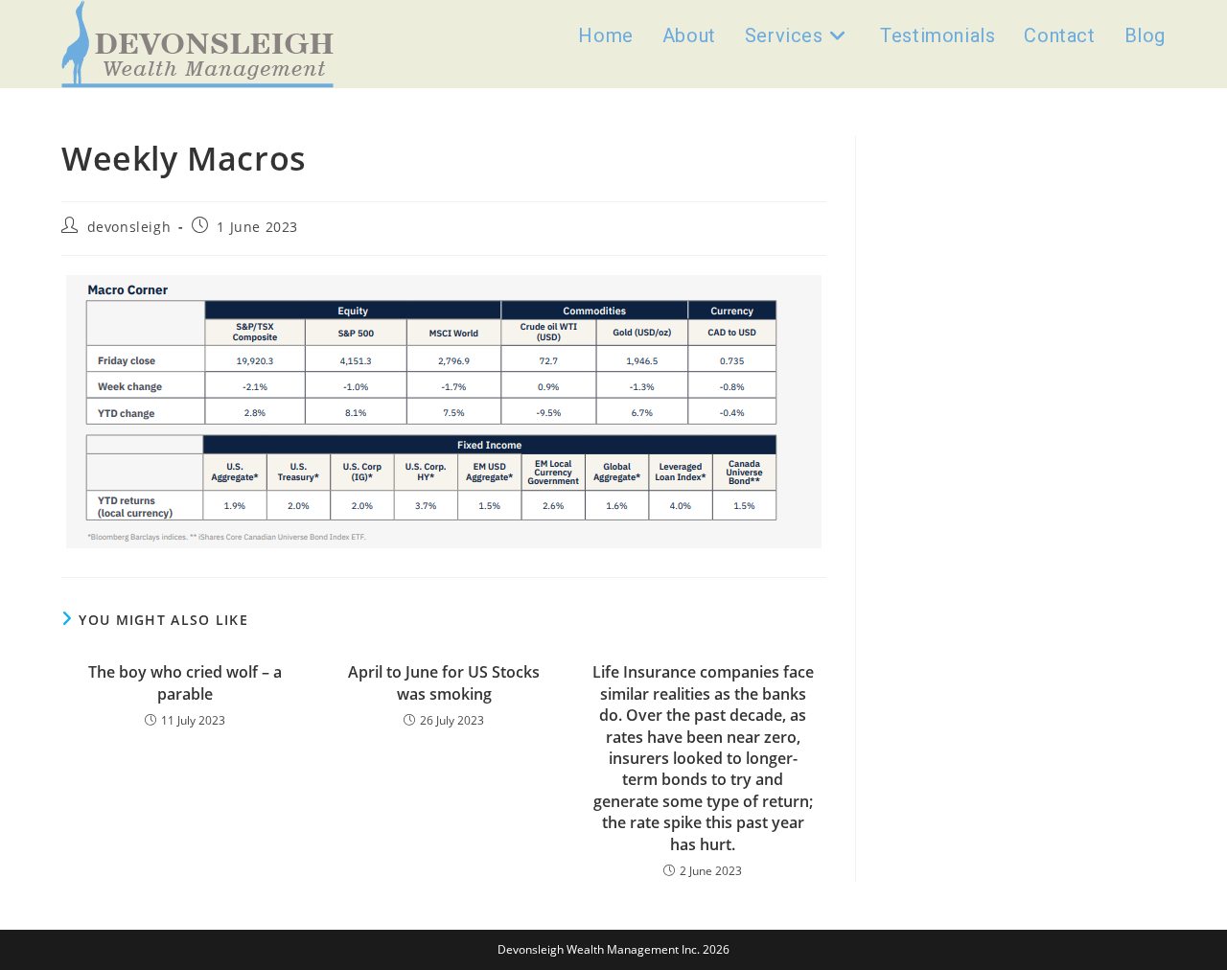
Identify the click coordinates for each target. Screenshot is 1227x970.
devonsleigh (129, 227)
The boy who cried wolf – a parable (185, 682)
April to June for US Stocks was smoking (444, 682)
